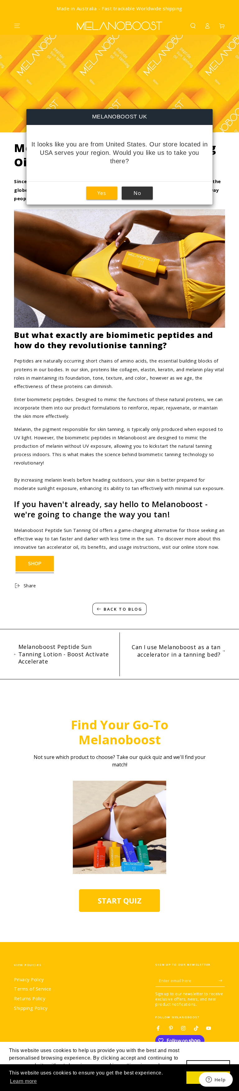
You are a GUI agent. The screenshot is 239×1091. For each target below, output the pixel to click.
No (137, 193)
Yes (101, 193)
